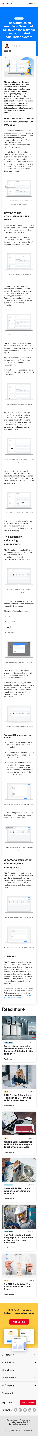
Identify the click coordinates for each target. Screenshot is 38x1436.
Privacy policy (25, 1420)
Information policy (19, 1422)
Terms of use (12, 1420)
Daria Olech (15, 46)
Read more (8, 1059)
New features (19, 18)
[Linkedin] (29, 1410)
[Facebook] (15, 1410)
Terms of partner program (19, 1424)
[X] (34, 1410)
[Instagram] (20, 1410)
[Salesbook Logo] (7, 4)
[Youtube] (25, 1410)
